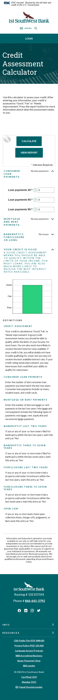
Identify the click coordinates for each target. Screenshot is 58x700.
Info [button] (6, 624)
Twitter (38, 610)
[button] (29, 174)
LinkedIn (25, 610)
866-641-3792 (35, 601)
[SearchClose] (36, 28)
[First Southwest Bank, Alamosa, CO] (29, 17)
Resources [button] (10, 632)
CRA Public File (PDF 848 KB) (29, 640)
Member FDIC (29, 682)
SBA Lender (29, 665)
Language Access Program (29, 650)
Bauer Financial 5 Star (29, 660)
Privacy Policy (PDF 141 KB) (29, 645)
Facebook (19, 610)
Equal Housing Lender (31, 687)
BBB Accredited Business (29, 655)
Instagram (32, 610)
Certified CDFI (29, 677)
